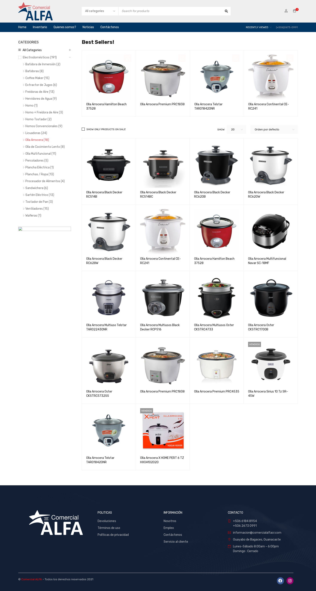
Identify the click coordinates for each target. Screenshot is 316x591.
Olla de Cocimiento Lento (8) (45, 147)
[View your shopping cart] (294, 11)
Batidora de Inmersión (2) (42, 64)
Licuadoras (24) (36, 133)
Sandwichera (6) (36, 188)
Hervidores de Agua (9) (41, 99)
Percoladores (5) (36, 160)
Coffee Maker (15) (37, 78)
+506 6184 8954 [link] (245, 521)
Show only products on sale (106, 129)
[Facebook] (280, 580)
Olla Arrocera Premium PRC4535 (216, 391)
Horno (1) (31, 105)
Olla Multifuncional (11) (40, 154)
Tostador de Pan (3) (39, 202)
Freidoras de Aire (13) (39, 92)
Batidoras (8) (34, 71)
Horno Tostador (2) (38, 119)
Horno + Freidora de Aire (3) (44, 112)
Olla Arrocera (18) (37, 140)
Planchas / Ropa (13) (39, 174)
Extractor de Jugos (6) (41, 85)
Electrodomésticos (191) (40, 57)
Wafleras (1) (33, 215)
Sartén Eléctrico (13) (39, 195)
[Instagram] (290, 580)
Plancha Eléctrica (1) (39, 167)
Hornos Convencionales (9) (43, 126)
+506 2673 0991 (245, 526)
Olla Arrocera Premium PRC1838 (162, 104)
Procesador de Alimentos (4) (45, 181)
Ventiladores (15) (37, 209)
